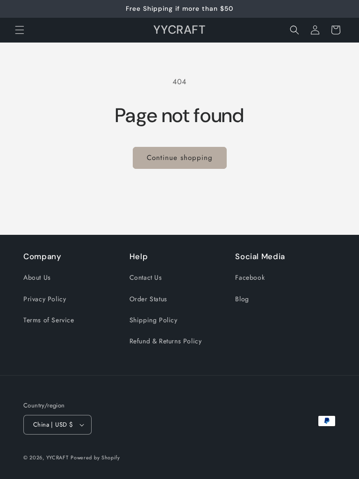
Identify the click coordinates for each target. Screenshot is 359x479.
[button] (19, 30)
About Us (37, 277)
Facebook (250, 277)
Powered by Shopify (95, 457)
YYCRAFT (57, 457)
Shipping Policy (153, 320)
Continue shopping (180, 157)
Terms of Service (48, 320)
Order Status (148, 299)
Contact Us (145, 277)
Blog (242, 299)
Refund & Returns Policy (165, 341)
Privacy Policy (44, 299)
